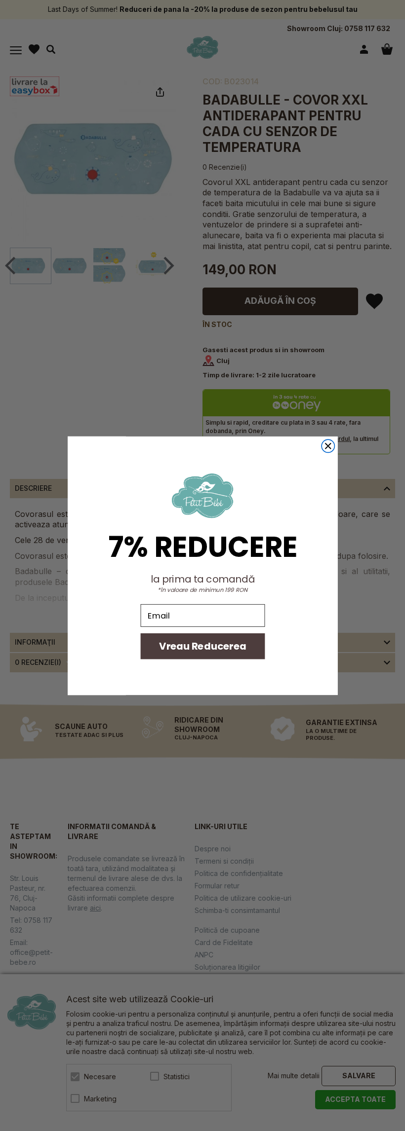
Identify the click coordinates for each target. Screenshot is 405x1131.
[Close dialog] (328, 445)
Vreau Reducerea (202, 646)
